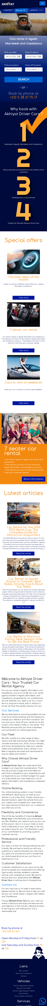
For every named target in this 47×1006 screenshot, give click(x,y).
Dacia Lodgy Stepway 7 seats (23, 991)
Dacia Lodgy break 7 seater (23, 985)
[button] (3, 20)
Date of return (31, 52)
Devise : (20, 10)
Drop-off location (33, 65)
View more (23, 298)
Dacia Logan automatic (23, 996)
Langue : (36, 10)
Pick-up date (10, 52)
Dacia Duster (23, 993)
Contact (8, 10)
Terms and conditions (23, 973)
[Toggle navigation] (42, 3)
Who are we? (23, 971)
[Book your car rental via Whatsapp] (42, 1001)
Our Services (10, 710)
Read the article (23, 554)
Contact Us (9, 884)
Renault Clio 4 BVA (23, 988)
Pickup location (11, 65)
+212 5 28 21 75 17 (23, 97)
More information (34, 479)
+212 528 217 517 (11, 931)
